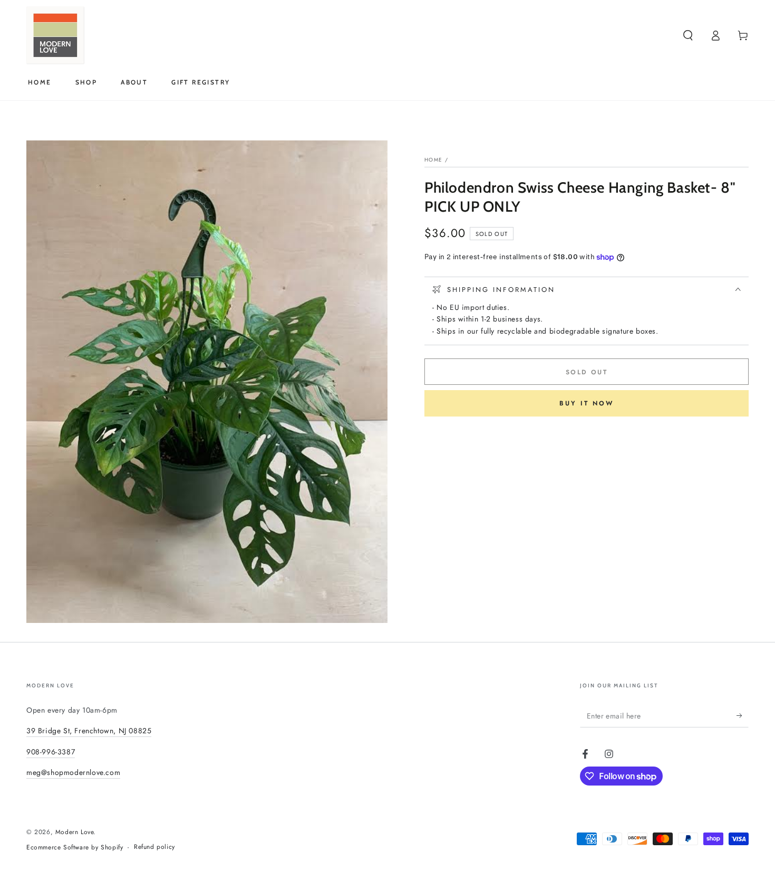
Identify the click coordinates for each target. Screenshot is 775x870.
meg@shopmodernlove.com (73, 772)
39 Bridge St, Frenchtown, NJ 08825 (88, 730)
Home (433, 160)
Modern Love (74, 832)
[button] (688, 35)
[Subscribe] (743, 715)
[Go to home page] (55, 35)
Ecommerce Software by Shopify (74, 847)
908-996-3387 (50, 751)
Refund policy (154, 847)
